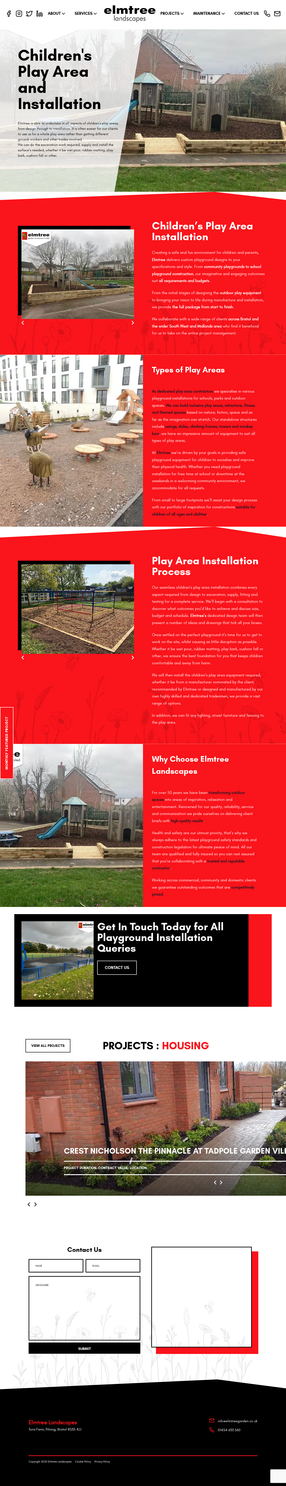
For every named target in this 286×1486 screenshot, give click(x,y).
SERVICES (84, 13)
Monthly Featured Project (6, 742)
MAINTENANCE (207, 13)
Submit (84, 1349)
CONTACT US (246, 13)
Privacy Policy (102, 1461)
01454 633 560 (229, 1430)
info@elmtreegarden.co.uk (237, 1421)
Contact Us (117, 967)
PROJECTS (169, 13)
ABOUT (54, 13)
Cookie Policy (83, 1461)
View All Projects (48, 1045)
